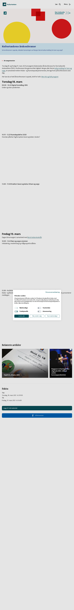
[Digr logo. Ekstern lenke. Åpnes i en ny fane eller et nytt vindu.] (15, 294)
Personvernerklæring (53, 292)
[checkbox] (16, 308)
